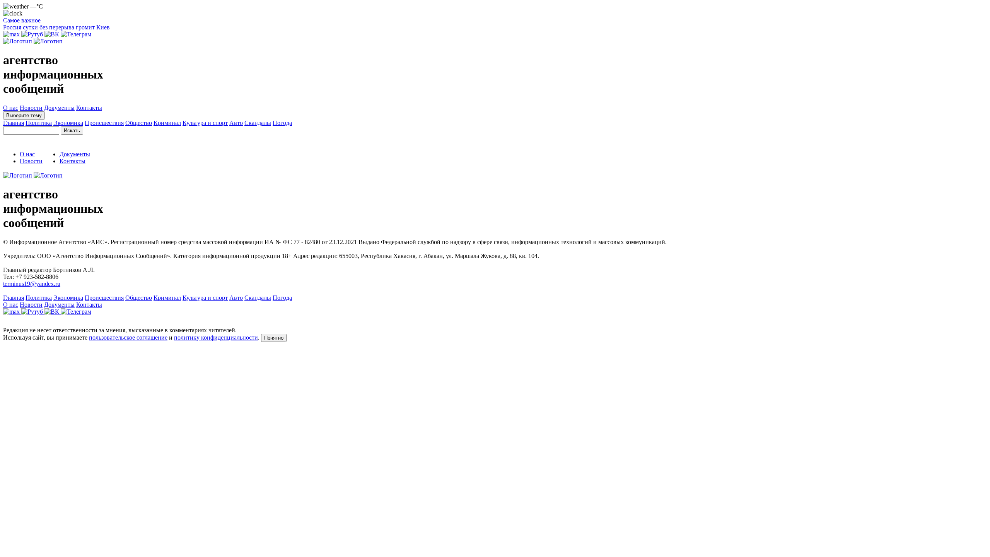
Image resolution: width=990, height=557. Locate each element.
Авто (236, 123)
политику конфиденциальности (216, 337)
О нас (10, 107)
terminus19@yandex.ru (31, 283)
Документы (59, 107)
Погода (282, 123)
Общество (138, 123)
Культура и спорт (205, 123)
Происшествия (104, 123)
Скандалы (257, 123)
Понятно (273, 338)
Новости (31, 107)
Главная (13, 123)
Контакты (89, 107)
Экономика (68, 123)
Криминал (167, 123)
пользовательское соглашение (128, 337)
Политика (39, 123)
